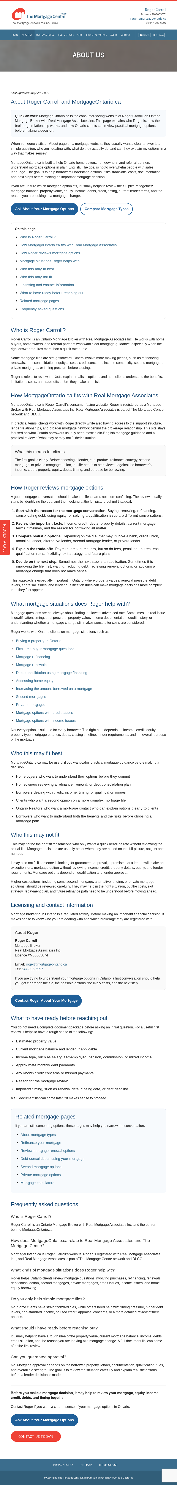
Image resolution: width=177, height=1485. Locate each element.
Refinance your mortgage (41, 1143)
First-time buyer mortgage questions (45, 649)
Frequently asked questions (42, 309)
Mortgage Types (45, 35)
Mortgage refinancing (33, 657)
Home (15, 35)
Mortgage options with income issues (46, 721)
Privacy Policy (63, 1465)
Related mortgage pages (39, 301)
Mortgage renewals (31, 665)
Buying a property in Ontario (38, 641)
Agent (114, 35)
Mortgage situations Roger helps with (49, 261)
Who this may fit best (37, 269)
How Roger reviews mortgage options (50, 253)
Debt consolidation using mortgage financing (51, 673)
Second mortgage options (41, 1167)
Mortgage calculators (37, 1183)
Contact (125, 35)
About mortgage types (38, 1135)
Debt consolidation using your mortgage (52, 1159)
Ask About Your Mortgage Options (44, 209)
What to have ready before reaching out (51, 293)
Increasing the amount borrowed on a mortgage (54, 689)
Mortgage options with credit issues (44, 713)
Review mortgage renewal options (48, 1151)
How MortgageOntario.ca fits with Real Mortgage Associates (68, 245)
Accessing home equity (35, 681)
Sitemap (86, 1465)
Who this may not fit (36, 277)
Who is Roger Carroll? (37, 237)
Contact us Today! (35, 1436)
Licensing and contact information (47, 285)
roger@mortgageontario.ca (148, 18)
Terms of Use (108, 1465)
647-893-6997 (32, 969)
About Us (27, 35)
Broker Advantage (96, 35)
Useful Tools (66, 35)
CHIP (79, 35)
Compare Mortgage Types (106, 209)
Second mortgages (31, 697)
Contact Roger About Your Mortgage (46, 1000)
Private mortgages (31, 705)
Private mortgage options (41, 1175)
